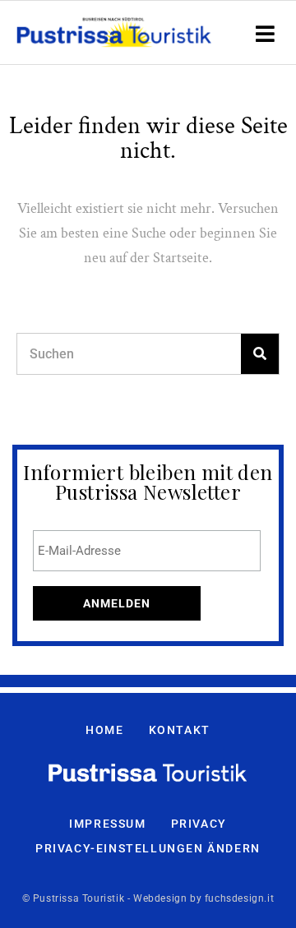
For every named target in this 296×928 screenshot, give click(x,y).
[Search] (260, 354)
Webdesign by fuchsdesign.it (203, 898)
